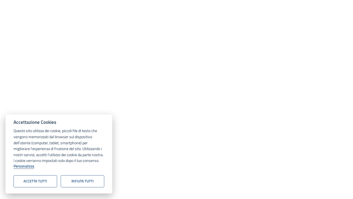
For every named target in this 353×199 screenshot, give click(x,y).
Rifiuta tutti (82, 181)
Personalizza (24, 166)
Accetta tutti (35, 181)
